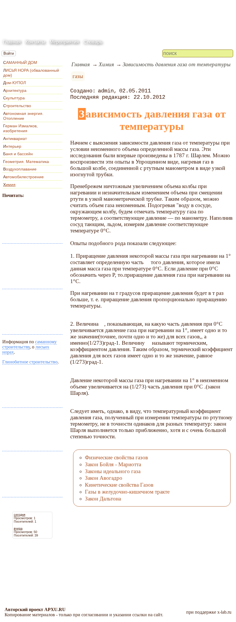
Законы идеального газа (112, 471)
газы (78, 76)
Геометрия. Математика (26, 161)
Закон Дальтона (103, 499)
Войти (8, 53)
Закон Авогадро (103, 478)
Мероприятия (64, 41)
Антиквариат (15, 138)
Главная (12, 41)
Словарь (92, 41)
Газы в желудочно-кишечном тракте (127, 492)
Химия (9, 184)
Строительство (17, 105)
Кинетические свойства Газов (119, 485)
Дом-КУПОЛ (14, 82)
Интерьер (12, 146)
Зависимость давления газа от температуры (177, 64)
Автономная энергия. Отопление (23, 116)
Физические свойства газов (116, 457)
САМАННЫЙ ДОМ (20, 62)
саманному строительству (29, 344)
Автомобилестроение (23, 177)
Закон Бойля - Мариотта (113, 464)
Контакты (35, 41)
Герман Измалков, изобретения (20, 128)
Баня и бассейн (18, 153)
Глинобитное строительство (30, 361)
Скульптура (14, 98)
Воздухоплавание (20, 169)
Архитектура (14, 90)
